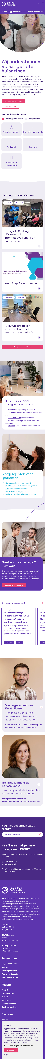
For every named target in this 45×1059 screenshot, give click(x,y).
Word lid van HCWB (10, 977)
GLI (6, 483)
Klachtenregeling (9, 1007)
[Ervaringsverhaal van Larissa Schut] (23, 756)
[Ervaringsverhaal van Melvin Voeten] (21, 679)
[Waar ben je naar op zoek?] (38, 3)
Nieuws (5, 967)
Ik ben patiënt (34, 12)
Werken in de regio (15, 420)
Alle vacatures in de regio (13, 101)
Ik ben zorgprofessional (12, 12)
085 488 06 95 (8, 927)
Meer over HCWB (10, 106)
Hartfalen (9, 486)
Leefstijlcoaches (9, 1004)
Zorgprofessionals (9, 964)
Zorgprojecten (8, 993)
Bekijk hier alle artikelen (22, 347)
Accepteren (11, 1050)
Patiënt (5, 990)
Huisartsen (6, 1000)
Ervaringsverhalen (9, 971)
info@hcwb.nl (7, 930)
